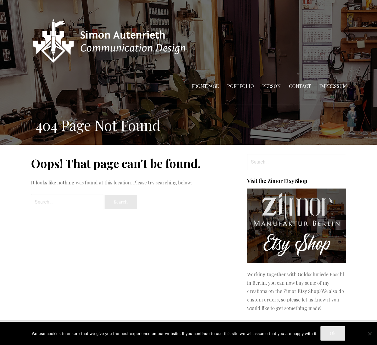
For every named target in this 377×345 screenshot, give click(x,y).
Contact (300, 86)
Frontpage (205, 86)
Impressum (333, 86)
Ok (333, 333)
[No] (370, 333)
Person (271, 86)
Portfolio (240, 86)
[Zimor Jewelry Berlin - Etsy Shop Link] (296, 261)
